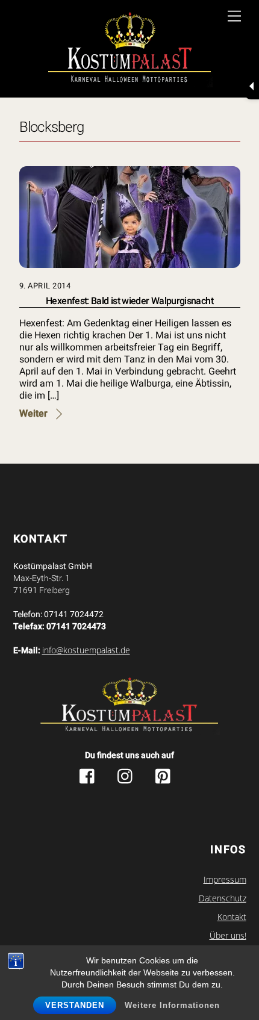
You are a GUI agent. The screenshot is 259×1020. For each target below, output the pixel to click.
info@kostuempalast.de (86, 650)
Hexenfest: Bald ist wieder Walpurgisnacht (129, 300)
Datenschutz (222, 898)
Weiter (33, 413)
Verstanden (74, 1005)
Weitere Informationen (172, 1005)
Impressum (225, 879)
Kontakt (231, 917)
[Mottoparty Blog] (130, 50)
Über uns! (228, 935)
